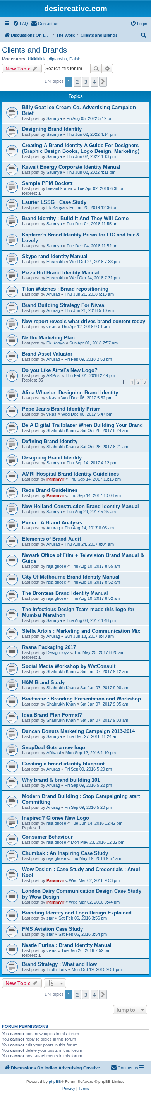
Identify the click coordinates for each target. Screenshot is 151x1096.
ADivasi (53, 752)
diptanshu (58, 59)
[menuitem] (20, 23)
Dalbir (74, 59)
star (50, 918)
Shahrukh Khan (61, 430)
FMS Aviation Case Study (52, 929)
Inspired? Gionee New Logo (55, 818)
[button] (103, 81)
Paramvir (55, 479)
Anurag (53, 294)
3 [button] (85, 81)
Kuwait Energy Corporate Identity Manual (71, 167)
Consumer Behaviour (47, 837)
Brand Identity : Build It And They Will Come (75, 218)
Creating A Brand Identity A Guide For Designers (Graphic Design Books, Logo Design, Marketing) (80, 148)
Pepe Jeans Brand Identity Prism (61, 409)
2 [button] (77, 81)
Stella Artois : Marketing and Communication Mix (81, 631)
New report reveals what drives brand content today (83, 321)
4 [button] (94, 81)
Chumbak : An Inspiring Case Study (65, 853)
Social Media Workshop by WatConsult (68, 666)
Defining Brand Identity (49, 441)
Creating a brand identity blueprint (63, 764)
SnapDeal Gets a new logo (53, 747)
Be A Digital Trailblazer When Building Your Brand (82, 425)
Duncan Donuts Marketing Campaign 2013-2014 (78, 731)
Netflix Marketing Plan (48, 338)
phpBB (55, 1081)
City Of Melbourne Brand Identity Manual (71, 577)
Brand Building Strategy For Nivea (63, 305)
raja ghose (56, 566)
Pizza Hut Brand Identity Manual (60, 273)
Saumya (54, 118)
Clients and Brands (34, 50)
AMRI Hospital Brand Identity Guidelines (70, 474)
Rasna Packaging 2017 (49, 647)
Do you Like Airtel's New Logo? (60, 370)
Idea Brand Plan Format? (52, 715)
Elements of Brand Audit (51, 539)
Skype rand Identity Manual (55, 256)
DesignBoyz (57, 652)
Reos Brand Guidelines (49, 490)
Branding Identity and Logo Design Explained (77, 913)
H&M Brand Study (43, 682)
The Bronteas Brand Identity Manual (65, 593)
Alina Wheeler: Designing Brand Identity (70, 393)
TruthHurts (56, 969)
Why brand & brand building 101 (61, 780)
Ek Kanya (55, 207)
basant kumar (59, 188)
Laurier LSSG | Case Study (54, 202)
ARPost (53, 375)
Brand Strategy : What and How (59, 964)
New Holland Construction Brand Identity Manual (80, 506)
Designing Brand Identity (52, 129)
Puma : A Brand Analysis (52, 523)
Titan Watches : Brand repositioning (65, 289)
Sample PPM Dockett (47, 183)
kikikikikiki (37, 59)
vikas (51, 326)
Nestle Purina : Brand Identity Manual (67, 945)
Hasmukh (55, 261)
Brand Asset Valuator (47, 354)
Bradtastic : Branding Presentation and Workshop (81, 699)
